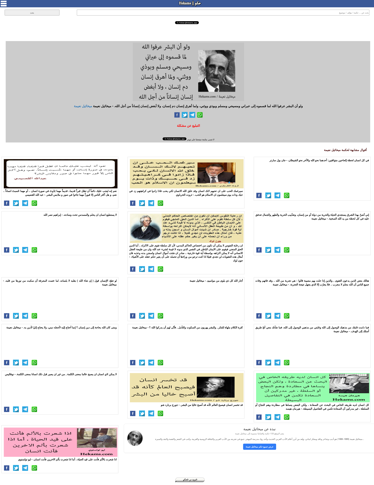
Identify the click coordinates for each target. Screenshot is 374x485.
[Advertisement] (187, 32)
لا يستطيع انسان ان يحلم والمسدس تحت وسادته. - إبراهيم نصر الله (80, 215)
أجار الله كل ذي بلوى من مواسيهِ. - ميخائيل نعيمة (216, 280)
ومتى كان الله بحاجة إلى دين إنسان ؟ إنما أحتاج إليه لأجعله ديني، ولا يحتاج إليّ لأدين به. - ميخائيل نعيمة (61, 327)
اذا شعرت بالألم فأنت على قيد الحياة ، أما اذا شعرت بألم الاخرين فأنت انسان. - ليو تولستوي (67, 459)
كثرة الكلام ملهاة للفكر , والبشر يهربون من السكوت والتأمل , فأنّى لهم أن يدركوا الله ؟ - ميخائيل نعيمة (187, 327)
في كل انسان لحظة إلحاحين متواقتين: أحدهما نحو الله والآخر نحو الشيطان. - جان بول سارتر (319, 160)
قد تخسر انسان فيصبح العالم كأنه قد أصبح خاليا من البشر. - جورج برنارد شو (202, 405)
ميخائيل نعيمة (83, 105)
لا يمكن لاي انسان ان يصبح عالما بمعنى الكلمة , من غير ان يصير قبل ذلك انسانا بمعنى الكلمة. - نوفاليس (61, 374)
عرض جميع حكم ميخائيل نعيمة (259, 446)
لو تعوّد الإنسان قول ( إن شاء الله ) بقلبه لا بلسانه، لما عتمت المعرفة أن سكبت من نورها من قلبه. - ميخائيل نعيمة (60, 282)
